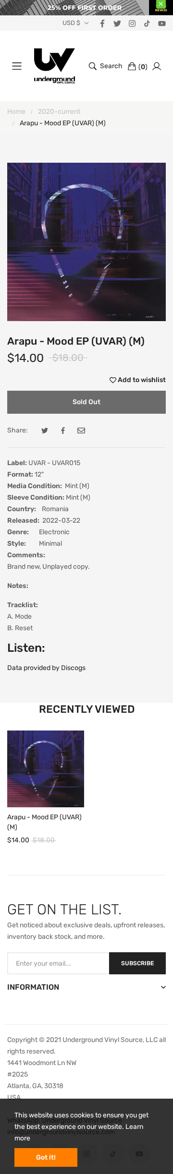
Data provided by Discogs (46, 668)
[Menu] (17, 66)
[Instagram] (132, 22)
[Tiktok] (147, 22)
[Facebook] (102, 22)
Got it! (46, 1157)
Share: (17, 430)
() (143, 67)
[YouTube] (162, 22)
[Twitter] (117, 22)
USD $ (71, 23)
